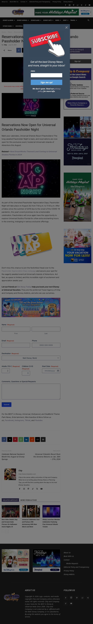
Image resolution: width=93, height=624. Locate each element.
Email (33, 71)
